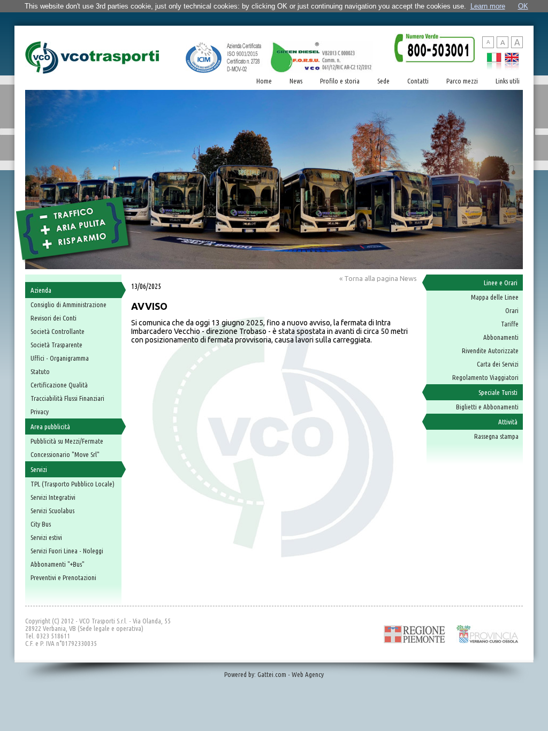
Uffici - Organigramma (60, 358)
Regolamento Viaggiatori (485, 377)
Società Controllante (58, 331)
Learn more (487, 6)
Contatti (418, 81)
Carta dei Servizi (498, 364)
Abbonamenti (501, 337)
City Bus (41, 524)
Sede (383, 81)
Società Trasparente (56, 344)
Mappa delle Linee (495, 297)
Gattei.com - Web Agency (290, 674)
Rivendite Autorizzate (490, 350)
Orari (512, 310)
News (296, 81)
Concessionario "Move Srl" (65, 454)
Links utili (508, 81)
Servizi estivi (46, 537)
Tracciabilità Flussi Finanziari (67, 398)
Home (264, 81)
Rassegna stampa (496, 436)
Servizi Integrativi (53, 497)
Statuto (40, 371)
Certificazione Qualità (59, 385)
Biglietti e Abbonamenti (487, 406)
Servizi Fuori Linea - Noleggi (67, 550)
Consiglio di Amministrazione (68, 304)
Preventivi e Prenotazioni (63, 577)
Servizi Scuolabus (52, 510)
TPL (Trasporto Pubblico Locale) (73, 484)
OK (523, 6)
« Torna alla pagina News (378, 278)
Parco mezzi (462, 81)
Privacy (40, 411)
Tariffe (510, 324)
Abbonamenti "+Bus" (58, 564)
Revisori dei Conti (54, 318)
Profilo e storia (340, 81)
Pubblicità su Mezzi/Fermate (67, 441)
